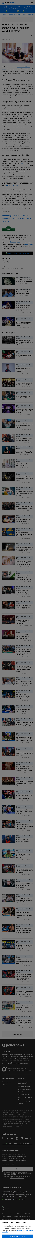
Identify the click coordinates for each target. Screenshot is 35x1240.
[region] (17, 1230)
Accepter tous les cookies (17, 1236)
